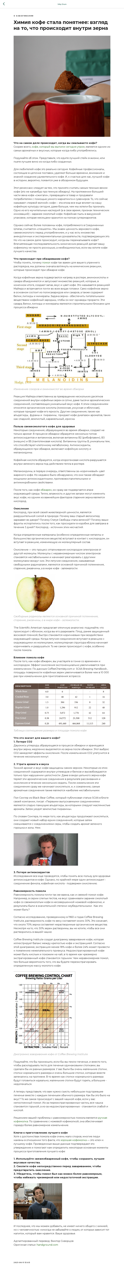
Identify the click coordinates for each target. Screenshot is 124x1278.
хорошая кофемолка (74, 1140)
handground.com (48, 1244)
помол (46, 262)
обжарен (46, 489)
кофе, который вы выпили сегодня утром (58, 146)
